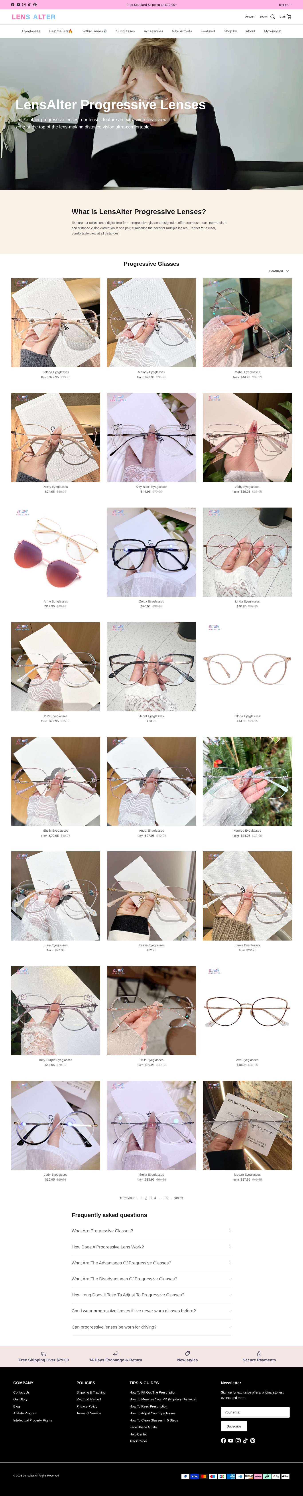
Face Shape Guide (143, 1427)
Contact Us (21, 1392)
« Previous (127, 1198)
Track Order (138, 1441)
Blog (16, 1406)
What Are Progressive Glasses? (102, 1230)
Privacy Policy (87, 1406)
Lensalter (28, 1475)
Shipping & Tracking (91, 1392)
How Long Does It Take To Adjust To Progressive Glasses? (128, 1294)
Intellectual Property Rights (32, 1420)
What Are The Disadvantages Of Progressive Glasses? (124, 1278)
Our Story (20, 1399)
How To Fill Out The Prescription (153, 1392)
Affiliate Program (25, 1413)
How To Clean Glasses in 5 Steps (154, 1420)
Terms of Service (89, 1413)
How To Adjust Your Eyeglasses (153, 1413)
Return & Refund (89, 1399)
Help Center (138, 1434)
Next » (178, 1198)
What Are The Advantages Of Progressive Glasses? (121, 1262)
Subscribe (234, 1426)
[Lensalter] (33, 17)
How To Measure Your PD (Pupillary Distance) (163, 1399)
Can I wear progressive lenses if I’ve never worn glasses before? (134, 1310)
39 (166, 1198)
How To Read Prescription (148, 1406)
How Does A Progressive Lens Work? (108, 1246)
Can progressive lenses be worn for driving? (114, 1327)
